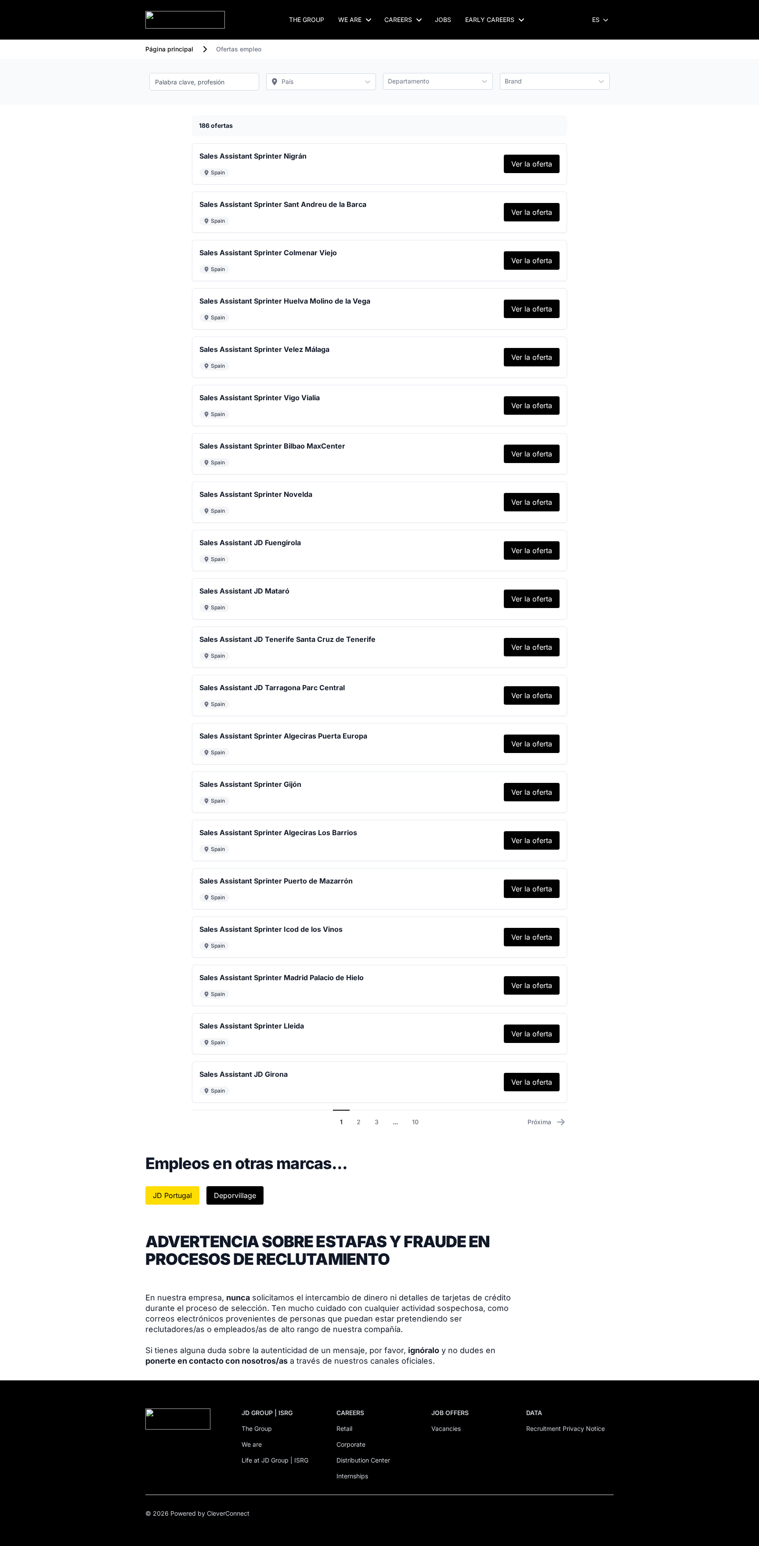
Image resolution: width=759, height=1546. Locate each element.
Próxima (539, 1122)
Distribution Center (363, 1460)
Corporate (350, 1444)
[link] (532, 164)
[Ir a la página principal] (185, 20)
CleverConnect (228, 1513)
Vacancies (446, 1428)
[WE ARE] (368, 19)
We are (252, 1444)
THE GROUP (306, 19)
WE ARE (349, 19)
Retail (344, 1428)
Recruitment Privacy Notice (565, 1428)
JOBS (443, 19)
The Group (257, 1428)
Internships (352, 1476)
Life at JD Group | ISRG (275, 1460)
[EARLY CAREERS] (521, 19)
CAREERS (398, 19)
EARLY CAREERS (489, 19)
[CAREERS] (419, 19)
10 (415, 1122)
